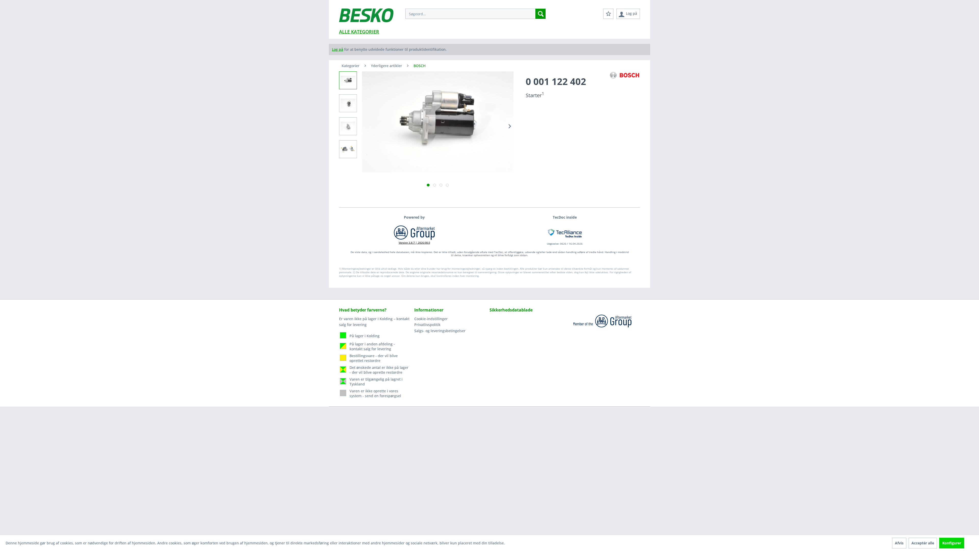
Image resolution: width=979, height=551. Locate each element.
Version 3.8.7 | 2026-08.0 (414, 242)
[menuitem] (475, 14)
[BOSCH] (624, 75)
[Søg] (540, 14)
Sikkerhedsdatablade (511, 310)
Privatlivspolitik (427, 324)
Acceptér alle (922, 543)
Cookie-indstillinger (431, 318)
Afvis (899, 543)
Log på (337, 49)
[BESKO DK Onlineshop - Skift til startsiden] (366, 18)
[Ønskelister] (608, 14)
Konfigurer (951, 543)
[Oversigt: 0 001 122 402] (348, 80)
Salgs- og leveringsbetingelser (440, 330)
